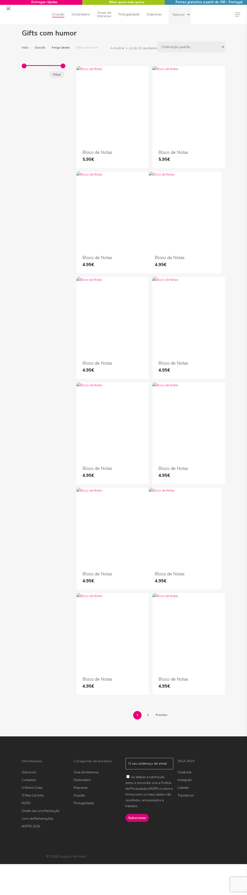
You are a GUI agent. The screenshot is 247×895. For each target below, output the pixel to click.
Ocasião (39, 47)
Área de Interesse (86, 772)
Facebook (184, 772)
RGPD (26, 803)
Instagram (185, 780)
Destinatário (82, 780)
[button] (237, 14)
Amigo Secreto (61, 47)
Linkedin (183, 788)
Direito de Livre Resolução (41, 811)
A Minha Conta (32, 788)
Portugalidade (84, 803)
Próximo (161, 715)
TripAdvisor (186, 795)
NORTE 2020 (31, 826)
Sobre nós (29, 772)
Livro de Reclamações (37, 819)
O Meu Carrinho (33, 795)
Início (25, 47)
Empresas (81, 788)
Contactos (29, 780)
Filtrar (57, 75)
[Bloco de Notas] (112, 105)
